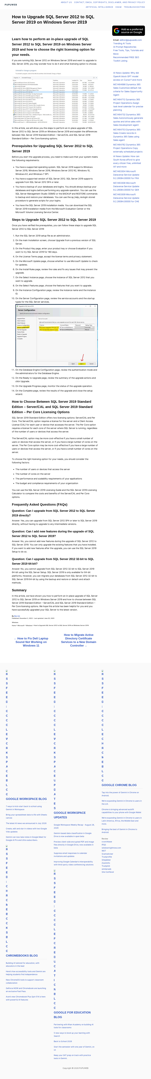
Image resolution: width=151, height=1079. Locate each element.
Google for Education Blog (72, 1015)
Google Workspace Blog (26, 798)
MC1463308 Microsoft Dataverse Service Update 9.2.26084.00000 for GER (126, 186)
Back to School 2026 (63, 1041)
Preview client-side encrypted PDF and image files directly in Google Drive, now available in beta (74, 845)
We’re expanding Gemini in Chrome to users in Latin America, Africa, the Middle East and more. (122, 821)
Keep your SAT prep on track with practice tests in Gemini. (72, 1056)
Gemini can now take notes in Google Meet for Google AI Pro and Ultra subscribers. (26, 838)
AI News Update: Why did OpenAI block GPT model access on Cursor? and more (127, 76)
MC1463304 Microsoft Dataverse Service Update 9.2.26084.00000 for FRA (126, 175)
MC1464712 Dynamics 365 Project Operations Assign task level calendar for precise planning (128, 104)
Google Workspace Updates (70, 815)
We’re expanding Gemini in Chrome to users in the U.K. (122, 802)
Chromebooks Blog (22, 955)
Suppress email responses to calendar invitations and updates (70, 854)
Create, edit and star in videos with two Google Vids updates (26, 830)
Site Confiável (108, 872)
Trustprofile (107, 857)
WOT (104, 851)
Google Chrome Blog (119, 785)
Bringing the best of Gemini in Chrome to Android (119, 831)
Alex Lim (17, 616)
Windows (15, 622)
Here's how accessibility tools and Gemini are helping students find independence (25, 973)
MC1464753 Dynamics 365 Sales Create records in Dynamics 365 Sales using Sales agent (126, 134)
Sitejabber (106, 860)
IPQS (104, 845)
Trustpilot (106, 866)
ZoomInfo (106, 863)
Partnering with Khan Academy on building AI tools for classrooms (73, 1026)
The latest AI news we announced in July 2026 (26, 823)
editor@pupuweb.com (131, 40)
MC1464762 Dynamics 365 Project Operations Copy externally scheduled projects (128, 148)
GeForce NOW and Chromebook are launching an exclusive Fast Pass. (26, 989)
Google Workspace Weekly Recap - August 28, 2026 (74, 826)
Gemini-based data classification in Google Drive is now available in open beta (72, 834)
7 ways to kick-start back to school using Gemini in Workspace (24, 808)
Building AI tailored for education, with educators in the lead (22, 964)
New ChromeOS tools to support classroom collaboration (25, 981)
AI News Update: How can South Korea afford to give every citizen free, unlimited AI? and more (127, 161)
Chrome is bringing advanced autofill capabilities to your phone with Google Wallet (121, 811)
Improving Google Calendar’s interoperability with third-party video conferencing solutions (73, 863)
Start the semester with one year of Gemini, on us (74, 1048)
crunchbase (107, 842)
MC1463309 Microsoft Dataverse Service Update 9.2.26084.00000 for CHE (126, 198)
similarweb (106, 869)
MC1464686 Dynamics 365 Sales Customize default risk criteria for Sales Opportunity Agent (127, 89)
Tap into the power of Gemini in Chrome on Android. (120, 794)
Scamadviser (107, 854)
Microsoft (21, 625)
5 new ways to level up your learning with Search (72, 1034)
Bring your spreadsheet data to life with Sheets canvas (26, 816)
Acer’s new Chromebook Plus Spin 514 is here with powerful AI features (25, 998)
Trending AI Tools (122, 43)
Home (14, 625)
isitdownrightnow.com (111, 848)
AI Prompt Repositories (124, 47)
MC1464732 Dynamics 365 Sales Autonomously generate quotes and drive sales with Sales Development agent (128, 119)
